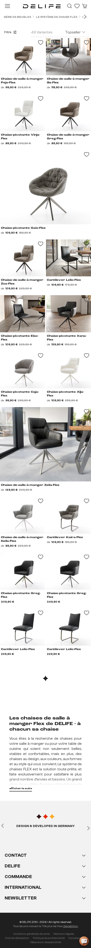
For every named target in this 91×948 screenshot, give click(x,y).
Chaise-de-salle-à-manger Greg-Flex (68, 137)
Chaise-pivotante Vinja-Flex (20, 137)
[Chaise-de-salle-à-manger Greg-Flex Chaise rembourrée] (68, 112)
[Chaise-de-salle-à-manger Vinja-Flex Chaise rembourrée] (22, 112)
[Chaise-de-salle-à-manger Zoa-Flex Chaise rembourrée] (22, 258)
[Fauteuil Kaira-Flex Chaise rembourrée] (68, 515)
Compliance (75, 938)
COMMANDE (18, 876)
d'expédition (70, 926)
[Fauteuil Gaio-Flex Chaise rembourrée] (45, 187)
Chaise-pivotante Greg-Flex (21, 595)
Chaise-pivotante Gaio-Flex (23, 228)
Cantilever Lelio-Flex (64, 280)
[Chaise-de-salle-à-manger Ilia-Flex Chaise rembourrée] (68, 56)
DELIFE (12, 866)
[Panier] (84, 6)
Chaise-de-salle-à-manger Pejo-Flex (22, 81)
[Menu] (7, 6)
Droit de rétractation (17, 938)
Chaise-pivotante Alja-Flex (65, 394)
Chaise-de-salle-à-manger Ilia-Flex (68, 81)
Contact (16, 855)
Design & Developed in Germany (45, 826)
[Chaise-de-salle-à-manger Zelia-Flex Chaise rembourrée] (45, 444)
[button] (45, 881)
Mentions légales (63, 933)
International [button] (23, 887)
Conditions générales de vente (31, 933)
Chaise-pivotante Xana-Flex (67, 338)
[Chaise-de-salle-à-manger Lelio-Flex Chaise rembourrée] (68, 258)
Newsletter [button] (21, 898)
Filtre (7, 32)
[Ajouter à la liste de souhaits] (86, 154)
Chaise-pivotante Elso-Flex (19, 338)
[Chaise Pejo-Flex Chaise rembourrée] (22, 56)
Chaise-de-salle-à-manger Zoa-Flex (22, 282)
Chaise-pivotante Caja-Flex (20, 394)
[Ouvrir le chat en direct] (84, 941)
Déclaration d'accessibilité (45, 942)
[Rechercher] (69, 6)
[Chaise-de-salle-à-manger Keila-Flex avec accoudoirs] (22, 515)
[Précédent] (2, 825)
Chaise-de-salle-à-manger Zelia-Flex (30, 485)
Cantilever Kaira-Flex (65, 537)
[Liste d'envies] (77, 6)
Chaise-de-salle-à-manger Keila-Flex (22, 539)
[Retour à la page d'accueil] (42, 6)
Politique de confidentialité (49, 938)
